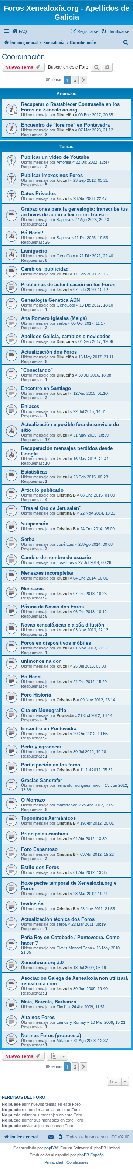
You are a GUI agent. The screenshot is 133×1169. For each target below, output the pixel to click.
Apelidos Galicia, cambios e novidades (65, 336)
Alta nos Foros (38, 1017)
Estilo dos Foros (40, 867)
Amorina (64, 162)
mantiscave (67, 805)
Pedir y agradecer (41, 746)
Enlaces (30, 406)
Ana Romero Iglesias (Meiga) (54, 318)
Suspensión (34, 524)
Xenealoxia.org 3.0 (42, 962)
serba (62, 323)
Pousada (65, 715)
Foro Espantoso (39, 849)
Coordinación (23, 57)
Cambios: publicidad (45, 269)
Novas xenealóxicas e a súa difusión (62, 625)
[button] (83, 80)
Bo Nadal (31, 676)
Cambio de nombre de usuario (56, 557)
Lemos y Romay (71, 1022)
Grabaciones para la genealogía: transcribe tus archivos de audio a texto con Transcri (74, 211)
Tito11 (62, 1007)
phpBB (50, 1148)
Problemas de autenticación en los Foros (68, 284)
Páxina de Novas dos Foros (52, 606)
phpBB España (90, 1155)
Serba (27, 539)
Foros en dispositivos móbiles (56, 643)
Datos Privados (38, 193)
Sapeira (63, 219)
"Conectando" (37, 370)
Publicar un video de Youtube (55, 157)
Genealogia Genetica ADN (50, 300)
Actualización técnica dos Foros (58, 919)
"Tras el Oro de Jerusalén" (51, 508)
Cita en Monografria (43, 710)
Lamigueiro (34, 251)
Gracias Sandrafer (41, 780)
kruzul (63, 180)
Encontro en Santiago (46, 388)
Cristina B (66, 495)
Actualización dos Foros (49, 352)
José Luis (65, 544)
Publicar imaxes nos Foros (52, 175)
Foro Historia (36, 695)
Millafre (63, 1040)
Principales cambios (44, 833)
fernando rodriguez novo (78, 785)
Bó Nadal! (32, 233)
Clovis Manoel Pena (74, 948)
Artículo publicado (42, 490)
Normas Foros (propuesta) (51, 1035)
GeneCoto (66, 256)
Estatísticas (34, 472)
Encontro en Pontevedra (48, 728)
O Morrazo (33, 800)
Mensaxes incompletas (47, 573)
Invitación (32, 903)
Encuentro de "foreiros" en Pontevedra (65, 125)
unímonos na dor (41, 661)
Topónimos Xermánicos (48, 818)
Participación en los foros (50, 765)
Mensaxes (32, 588)
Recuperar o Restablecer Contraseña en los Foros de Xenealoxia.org (70, 107)
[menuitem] (19, 31)
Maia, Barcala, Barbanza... (51, 1002)
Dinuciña (65, 115)
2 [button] (75, 80)
